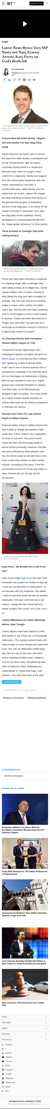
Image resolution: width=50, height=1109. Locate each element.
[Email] (29, 79)
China (12, 358)
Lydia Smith (19, 69)
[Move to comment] (34, 79)
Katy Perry (26, 578)
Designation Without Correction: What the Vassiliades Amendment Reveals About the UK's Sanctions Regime (23, 830)
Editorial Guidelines (36, 698)
